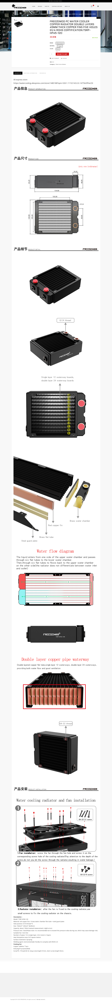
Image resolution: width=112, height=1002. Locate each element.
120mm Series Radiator (33, 14)
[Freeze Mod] (19, 6)
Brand (51, 43)
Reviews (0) (43, 73)
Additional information (30, 73)
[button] (60, 43)
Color (51, 48)
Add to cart (63, 54)
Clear (57, 51)
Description (18, 73)
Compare (64, 58)
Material (52, 45)
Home (17, 14)
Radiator (23, 14)
